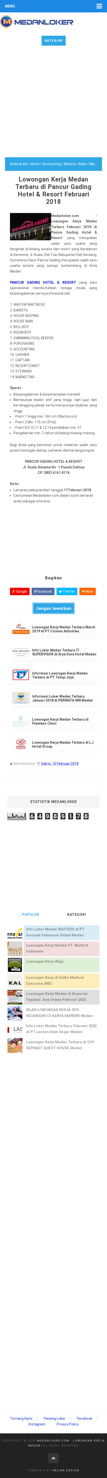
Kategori (54, 40)
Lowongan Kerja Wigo (45, 961)
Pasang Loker (54, 1418)
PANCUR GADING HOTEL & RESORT (43, 282)
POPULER (30, 915)
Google (21, 591)
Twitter (68, 591)
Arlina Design (66, 1470)
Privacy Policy (68, 1424)
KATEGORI (76, 915)
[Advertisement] (53, 104)
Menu (10, 6)
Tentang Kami (21, 1418)
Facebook (44, 591)
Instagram (37, 1424)
